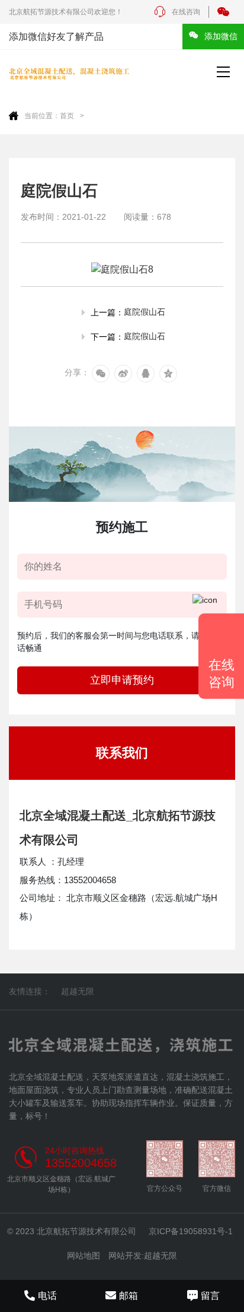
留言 (210, 1296)
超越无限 (77, 991)
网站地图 (83, 1255)
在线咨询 (186, 12)
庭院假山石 (144, 312)
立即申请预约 (122, 680)
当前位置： (42, 116)
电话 (47, 1296)
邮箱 (128, 1296)
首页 (67, 116)
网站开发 (125, 1255)
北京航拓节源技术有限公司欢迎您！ (66, 12)
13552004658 (81, 1163)
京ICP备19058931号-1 (191, 1231)
